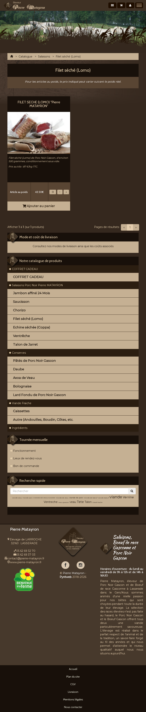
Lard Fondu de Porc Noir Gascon (39, 395)
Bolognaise (22, 386)
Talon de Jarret (25, 344)
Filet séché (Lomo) (28, 319)
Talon (88, 502)
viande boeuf (103, 498)
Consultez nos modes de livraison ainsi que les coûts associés (73, 246)
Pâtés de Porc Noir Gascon (34, 360)
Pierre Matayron (73, 573)
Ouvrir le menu (139, 5)
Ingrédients (19, 428)
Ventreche (51, 502)
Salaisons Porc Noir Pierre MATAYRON (37, 285)
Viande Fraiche (21, 403)
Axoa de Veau (24, 378)
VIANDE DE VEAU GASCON (44, 498)
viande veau (17, 498)
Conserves (19, 352)
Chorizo (19, 310)
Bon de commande (26, 466)
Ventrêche (21, 336)
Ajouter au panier (40, 206)
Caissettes (21, 411)
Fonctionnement (24, 450)
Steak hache (97, 502)
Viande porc (28, 498)
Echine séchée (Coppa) (31, 327)
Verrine (128, 497)
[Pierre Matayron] (24, 5)
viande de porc (76, 497)
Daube (18, 369)
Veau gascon (63, 502)
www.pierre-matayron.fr (25, 562)
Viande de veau (62, 498)
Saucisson (21, 301)
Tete (80, 502)
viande (116, 497)
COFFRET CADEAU (25, 269)
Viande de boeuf (90, 498)
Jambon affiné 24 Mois (31, 293)
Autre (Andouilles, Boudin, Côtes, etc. (43, 419)
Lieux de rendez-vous (27, 458)
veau (73, 502)
